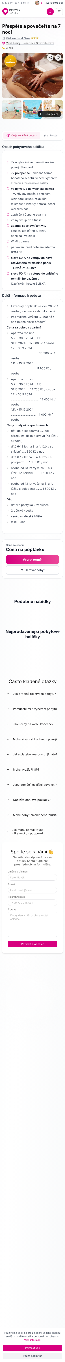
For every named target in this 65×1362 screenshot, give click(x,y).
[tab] (21, 135)
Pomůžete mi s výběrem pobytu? (35, 709)
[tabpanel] (32, 338)
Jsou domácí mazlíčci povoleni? (35, 784)
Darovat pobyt (35, 570)
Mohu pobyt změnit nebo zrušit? (35, 815)
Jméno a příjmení (18, 871)
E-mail (11, 884)
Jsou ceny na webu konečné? (33, 724)
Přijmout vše (32, 1347)
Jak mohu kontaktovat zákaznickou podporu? (27, 831)
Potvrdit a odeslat (32, 944)
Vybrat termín (32, 559)
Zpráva (12, 909)
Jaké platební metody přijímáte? (35, 754)
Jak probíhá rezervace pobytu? (34, 694)
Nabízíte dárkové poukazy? (32, 800)
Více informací (32, 1339)
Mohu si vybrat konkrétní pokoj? (35, 739)
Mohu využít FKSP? (26, 769)
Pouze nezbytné (32, 1355)
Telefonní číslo (16, 896)
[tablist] (32, 136)
